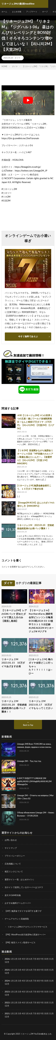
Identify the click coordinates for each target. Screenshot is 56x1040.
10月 (46, 970)
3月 (19, 959)
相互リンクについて (14, 872)
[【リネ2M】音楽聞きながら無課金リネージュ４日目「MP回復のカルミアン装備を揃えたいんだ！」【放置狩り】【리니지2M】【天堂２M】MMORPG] (9, 456)
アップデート (31, 12)
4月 (23, 959)
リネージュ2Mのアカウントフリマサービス (27, 927)
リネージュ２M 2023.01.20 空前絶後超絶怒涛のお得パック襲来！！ (14, 706)
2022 (7, 1003)
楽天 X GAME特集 (13, 895)
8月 (38, 959)
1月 (12, 959)
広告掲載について (13, 864)
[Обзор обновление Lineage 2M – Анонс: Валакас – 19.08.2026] (9, 818)
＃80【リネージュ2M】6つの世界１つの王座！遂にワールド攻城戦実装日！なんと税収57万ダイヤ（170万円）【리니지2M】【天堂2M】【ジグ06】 (35, 422)
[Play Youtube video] (28, 100)
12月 (7, 973)
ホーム (4, 12)
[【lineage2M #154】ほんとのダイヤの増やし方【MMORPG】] (9, 508)
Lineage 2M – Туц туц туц (29, 761)
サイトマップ (11, 848)
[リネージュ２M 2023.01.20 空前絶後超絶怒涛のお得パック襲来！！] (9, 531)
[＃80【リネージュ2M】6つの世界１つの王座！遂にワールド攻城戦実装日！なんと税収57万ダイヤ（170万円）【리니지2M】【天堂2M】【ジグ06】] (9, 421)
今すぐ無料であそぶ (28, 336)
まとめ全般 (16, 12)
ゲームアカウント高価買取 (17, 919)
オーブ (45, 12)
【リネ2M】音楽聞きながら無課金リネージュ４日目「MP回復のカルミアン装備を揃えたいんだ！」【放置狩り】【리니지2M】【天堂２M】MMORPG (35, 457)
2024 (7, 981)
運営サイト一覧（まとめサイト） (20, 880)
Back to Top (28, 725)
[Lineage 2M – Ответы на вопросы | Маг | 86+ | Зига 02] (9, 801)
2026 (7, 959)
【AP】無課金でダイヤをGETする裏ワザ (23, 911)
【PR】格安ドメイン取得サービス (20, 943)
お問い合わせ (11, 840)
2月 (16, 959)
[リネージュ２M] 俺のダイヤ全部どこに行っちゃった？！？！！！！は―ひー (41, 666)
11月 (51, 970)
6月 (31, 959)
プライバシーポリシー (15, 856)
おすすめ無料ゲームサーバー (18, 903)
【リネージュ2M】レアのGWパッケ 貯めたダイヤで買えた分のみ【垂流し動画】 (14, 615)
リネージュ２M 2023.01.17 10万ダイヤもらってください (41, 704)
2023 (7, 992)
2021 (7, 1014)
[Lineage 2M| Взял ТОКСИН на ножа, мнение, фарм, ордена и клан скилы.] (9, 750)
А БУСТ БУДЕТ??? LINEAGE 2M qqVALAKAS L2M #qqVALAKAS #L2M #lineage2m (34, 781)
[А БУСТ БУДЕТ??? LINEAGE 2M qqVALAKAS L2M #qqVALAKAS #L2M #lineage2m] (9, 784)
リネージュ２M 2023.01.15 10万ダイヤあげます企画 (13, 663)
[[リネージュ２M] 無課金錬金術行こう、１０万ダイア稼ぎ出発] (9, 491)
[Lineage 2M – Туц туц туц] (9, 767)
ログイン (28, 567)
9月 (42, 970)
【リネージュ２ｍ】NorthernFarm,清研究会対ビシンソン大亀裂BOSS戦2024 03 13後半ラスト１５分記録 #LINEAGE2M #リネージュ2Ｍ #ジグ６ (41, 621)
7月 (34, 959)
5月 (27, 959)
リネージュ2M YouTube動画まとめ (36, 1034)
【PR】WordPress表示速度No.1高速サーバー (25, 935)
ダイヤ (17, 58)
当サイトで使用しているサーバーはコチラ (24, 887)
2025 (7, 970)
